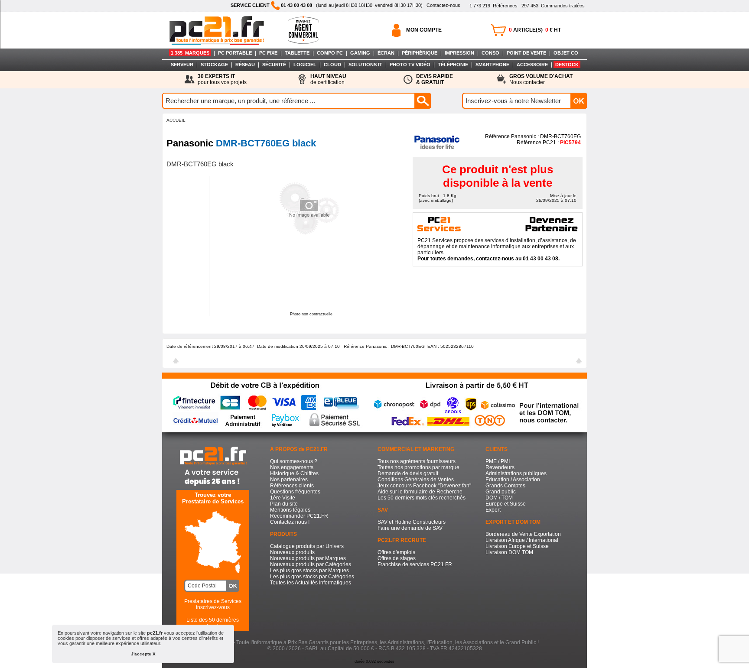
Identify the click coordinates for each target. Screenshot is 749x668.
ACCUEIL (176, 120)
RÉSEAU (245, 64)
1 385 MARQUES (190, 52)
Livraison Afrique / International (521, 540)
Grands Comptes (505, 486)
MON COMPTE (424, 30)
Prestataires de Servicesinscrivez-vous (212, 604)
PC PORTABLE (235, 52)
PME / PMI (497, 461)
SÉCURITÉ (274, 64)
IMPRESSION (459, 52)
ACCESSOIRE (532, 64)
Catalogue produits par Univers (307, 546)
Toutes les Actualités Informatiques (310, 583)
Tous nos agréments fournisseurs (417, 461)
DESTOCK (567, 64)
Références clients (292, 486)
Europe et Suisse (505, 504)
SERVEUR (182, 64)
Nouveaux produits (292, 552)
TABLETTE (297, 52)
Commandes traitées (553, 5)
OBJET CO (566, 52)
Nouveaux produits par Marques (308, 558)
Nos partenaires (289, 480)
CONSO (490, 52)
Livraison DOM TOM (509, 552)
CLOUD (332, 64)
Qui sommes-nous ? (293, 461)
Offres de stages (397, 558)
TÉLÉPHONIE (453, 64)
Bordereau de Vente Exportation (523, 534)
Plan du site (284, 504)
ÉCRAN (386, 52)
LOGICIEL (304, 64)
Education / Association (512, 480)
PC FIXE (268, 52)
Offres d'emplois (396, 552)
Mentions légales (290, 510)
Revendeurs (500, 467)
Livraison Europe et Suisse (517, 546)
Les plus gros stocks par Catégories (312, 577)
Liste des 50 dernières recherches (212, 623)
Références (493, 5)
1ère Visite (282, 498)
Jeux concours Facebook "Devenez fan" (424, 486)
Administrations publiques (516, 473)
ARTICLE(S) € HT (535, 30)
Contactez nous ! (289, 522)
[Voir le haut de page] (176, 362)
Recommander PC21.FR (299, 516)
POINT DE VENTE (526, 52)
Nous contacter (541, 79)
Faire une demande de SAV (410, 528)
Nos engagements (291, 467)
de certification (328, 79)
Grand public (500, 492)
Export (493, 510)
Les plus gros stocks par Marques (309, 570)
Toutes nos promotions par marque (418, 467)
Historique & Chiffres (294, 473)
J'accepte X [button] (143, 654)
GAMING (360, 52)
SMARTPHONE (492, 64)
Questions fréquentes (295, 492)
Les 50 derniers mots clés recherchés (422, 498)
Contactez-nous (443, 5)
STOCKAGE (214, 64)
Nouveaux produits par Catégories (310, 564)
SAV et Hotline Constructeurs (412, 522)
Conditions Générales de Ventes (416, 480)
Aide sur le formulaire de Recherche (420, 492)
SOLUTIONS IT (365, 64)
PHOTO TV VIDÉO (410, 64)
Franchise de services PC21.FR (415, 564)
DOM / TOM (499, 498)
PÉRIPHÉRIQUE (419, 52)
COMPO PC (330, 52)
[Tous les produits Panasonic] (437, 149)
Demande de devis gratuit (408, 473)
